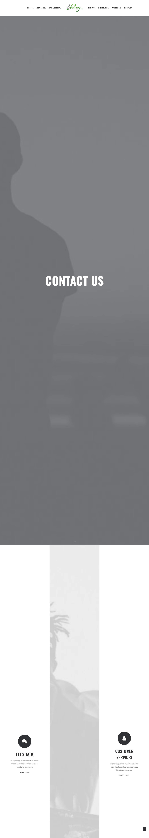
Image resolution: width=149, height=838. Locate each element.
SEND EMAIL (25, 772)
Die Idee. (30, 8)
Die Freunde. (103, 8)
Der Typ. (91, 8)
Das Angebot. (55, 8)
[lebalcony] (75, 8)
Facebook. (116, 8)
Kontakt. (128, 8)
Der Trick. (41, 8)
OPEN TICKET (124, 775)
